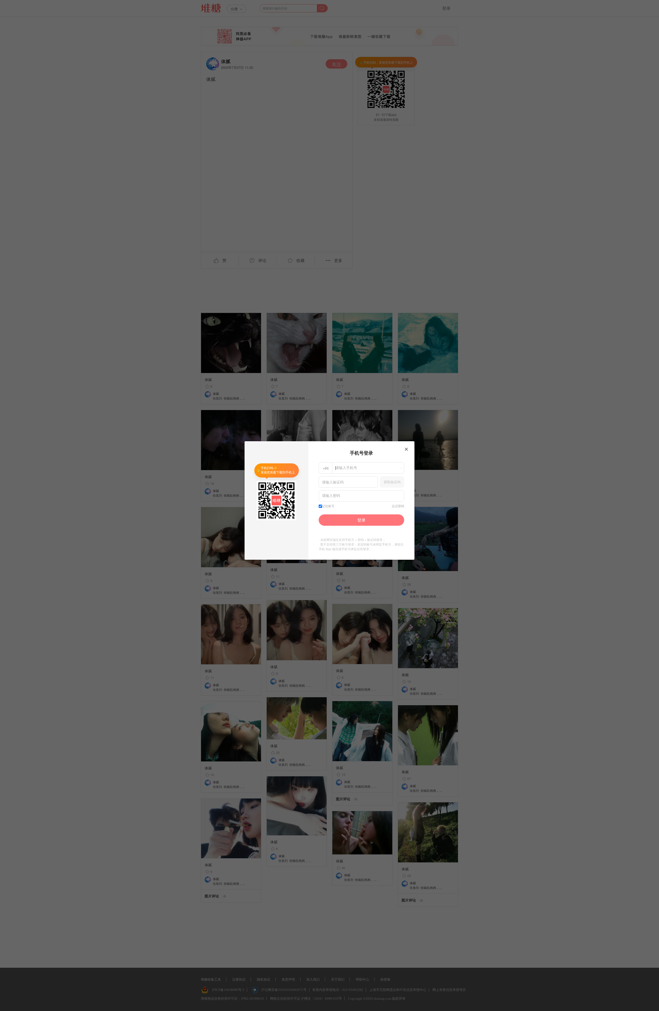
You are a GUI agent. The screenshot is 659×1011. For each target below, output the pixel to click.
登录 (361, 520)
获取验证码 (392, 481)
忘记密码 (398, 506)
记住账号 (328, 506)
